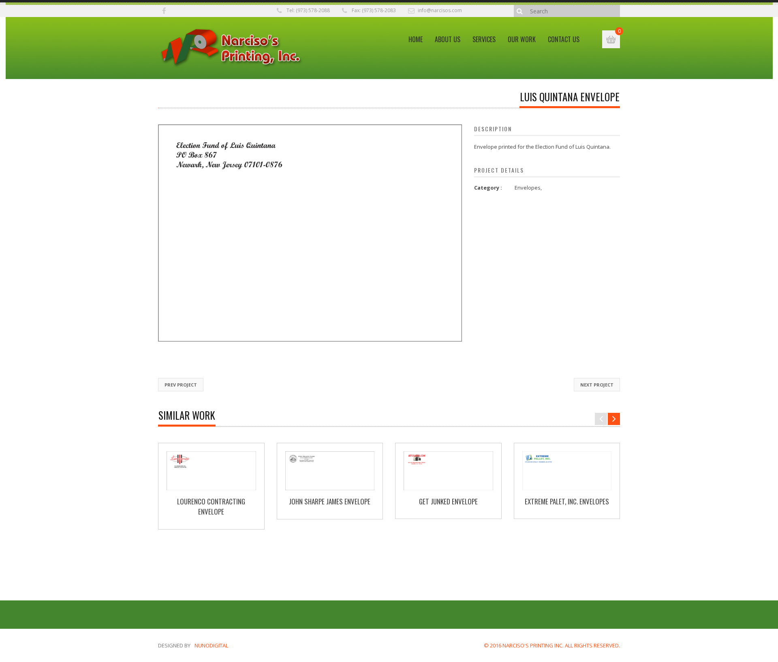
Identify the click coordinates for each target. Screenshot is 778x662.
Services (484, 39)
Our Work (522, 39)
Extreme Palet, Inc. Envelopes (567, 501)
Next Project (596, 385)
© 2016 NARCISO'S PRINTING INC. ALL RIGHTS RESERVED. (552, 645)
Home (415, 39)
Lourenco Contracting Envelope (211, 506)
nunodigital (211, 645)
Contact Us (563, 39)
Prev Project (181, 385)
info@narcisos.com (440, 10)
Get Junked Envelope (448, 501)
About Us (447, 39)
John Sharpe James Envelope (329, 501)
